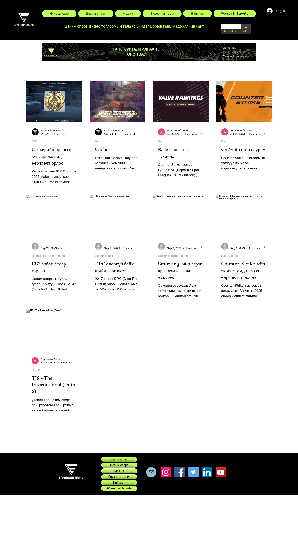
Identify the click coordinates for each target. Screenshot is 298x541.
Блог (98, 141)
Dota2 (36, 370)
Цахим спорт (104, 255)
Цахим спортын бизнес (48, 255)
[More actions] (76, 132)
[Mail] (151, 472)
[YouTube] (221, 472)
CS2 (35, 141)
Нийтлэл (119, 482)
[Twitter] (193, 472)
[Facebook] (288, 108)
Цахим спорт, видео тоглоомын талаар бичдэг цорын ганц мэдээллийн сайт (134, 26)
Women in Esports (119, 488)
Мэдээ (119, 471)
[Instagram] (288, 137)
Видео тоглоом (119, 476)
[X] (288, 118)
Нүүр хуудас (119, 459)
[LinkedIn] (288, 127)
